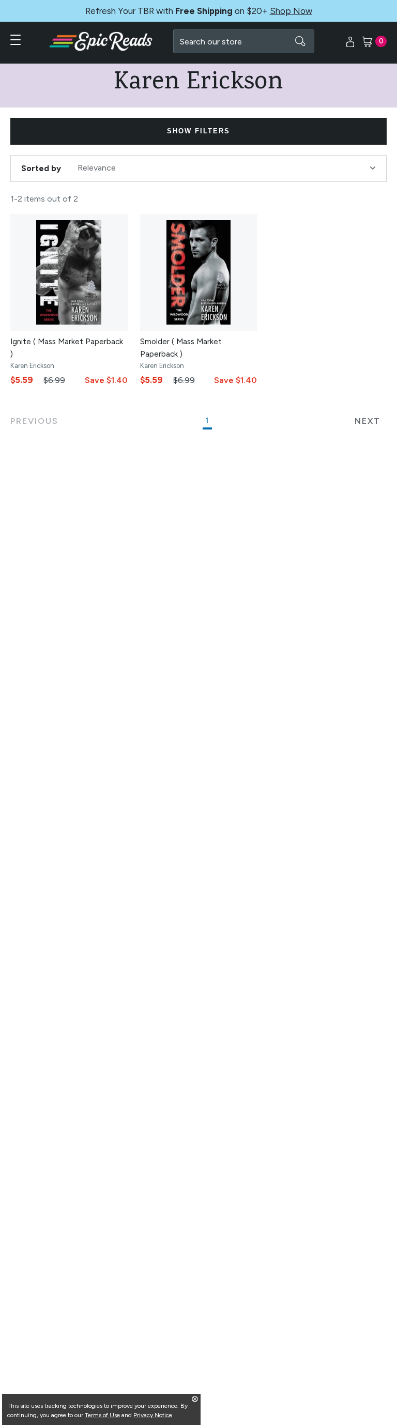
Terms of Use (102, 1415)
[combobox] (243, 41)
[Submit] (300, 41)
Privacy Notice (152, 1415)
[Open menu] (15, 40)
